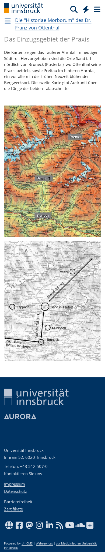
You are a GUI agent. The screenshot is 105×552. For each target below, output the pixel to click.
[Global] (84, 8)
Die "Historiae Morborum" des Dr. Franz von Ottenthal (53, 24)
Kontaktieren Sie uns (23, 473)
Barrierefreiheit (18, 501)
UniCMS (27, 543)
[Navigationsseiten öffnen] (7, 21)
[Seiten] (96, 9)
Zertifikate (13, 509)
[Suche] (74, 9)
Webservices (44, 543)
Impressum (14, 484)
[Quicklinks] (86, 9)
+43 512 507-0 (34, 466)
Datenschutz (15, 491)
